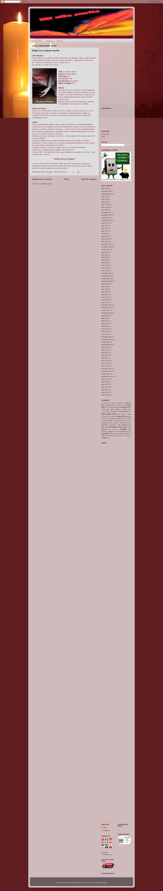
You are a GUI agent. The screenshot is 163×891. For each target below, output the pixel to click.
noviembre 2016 (106, 247)
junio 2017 (104, 228)
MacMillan (113, 425)
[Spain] (103, 842)
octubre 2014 (105, 310)
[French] (107, 839)
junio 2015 (104, 289)
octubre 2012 (105, 374)
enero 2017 (105, 241)
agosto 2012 (105, 379)
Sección (119, 433)
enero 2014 (105, 334)
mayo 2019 (104, 188)
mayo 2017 (104, 231)
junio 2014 (104, 321)
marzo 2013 (105, 360)
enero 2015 (105, 302)
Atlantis (109, 405)
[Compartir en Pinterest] (80, 172)
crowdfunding (104, 411)
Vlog (103, 137)
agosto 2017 (105, 223)
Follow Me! (105, 134)
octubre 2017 (105, 217)
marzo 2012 (105, 392)
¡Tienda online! (37, 41)
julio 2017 (104, 225)
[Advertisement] (48, 202)
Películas (123, 429)
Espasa (119, 416)
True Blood (110, 435)
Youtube (104, 438)
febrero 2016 (105, 268)
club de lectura (113, 407)
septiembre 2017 (106, 220)
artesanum (120, 403)
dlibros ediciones (121, 414)
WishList (60, 41)
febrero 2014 (105, 331)
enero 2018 (105, 210)
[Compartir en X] (76, 172)
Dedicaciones (123, 411)
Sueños (127, 433)
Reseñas (104, 434)
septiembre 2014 (106, 313)
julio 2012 (104, 382)
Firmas (113, 418)
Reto (113, 433)
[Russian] (103, 844)
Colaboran (49, 41)
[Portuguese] (107, 844)
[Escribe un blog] (74, 172)
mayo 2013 (104, 355)
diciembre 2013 (106, 337)
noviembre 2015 (106, 276)
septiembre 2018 (106, 194)
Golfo (123, 418)
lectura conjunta (114, 422)
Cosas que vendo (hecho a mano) (114, 409)
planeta (103, 431)
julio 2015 (104, 286)
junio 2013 (104, 352)
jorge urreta (118, 420)
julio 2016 (104, 255)
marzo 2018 (105, 204)
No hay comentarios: (61, 172)
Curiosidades (114, 411)
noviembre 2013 (106, 339)
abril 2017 (104, 233)
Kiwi (125, 420)
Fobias (118, 418)
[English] (103, 839)
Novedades (113, 427)
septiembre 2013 (106, 344)
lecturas (122, 423)
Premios (111, 431)
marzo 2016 (105, 265)
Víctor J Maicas (125, 435)
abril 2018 (104, 202)
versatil (117, 435)
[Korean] (103, 847)
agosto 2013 (105, 347)
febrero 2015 (105, 299)
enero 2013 (105, 366)
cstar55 (85, 882)
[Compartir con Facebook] (78, 172)
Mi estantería (123, 425)
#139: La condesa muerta (45, 50)
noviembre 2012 (106, 371)
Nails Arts (104, 427)
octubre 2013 (105, 342)
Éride (113, 416)
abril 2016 (104, 262)
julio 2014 (104, 318)
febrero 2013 (105, 363)
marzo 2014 (105, 329)
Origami (124, 427)
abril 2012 (104, 389)
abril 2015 (104, 294)
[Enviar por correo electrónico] (71, 172)
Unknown (107, 830)
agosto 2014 (105, 315)
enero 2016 (105, 270)
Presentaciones (123, 431)
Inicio (66, 179)
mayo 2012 (104, 387)
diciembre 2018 (106, 191)
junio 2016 (104, 257)
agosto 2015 (105, 284)
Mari (105, 827)
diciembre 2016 (106, 244)
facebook (128, 416)
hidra (110, 420)
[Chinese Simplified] (111, 847)
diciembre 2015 (106, 273)
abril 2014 (104, 326)
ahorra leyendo (105, 403)
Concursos (123, 407)
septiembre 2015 (106, 281)
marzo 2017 (105, 236)
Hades (105, 420)
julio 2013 (104, 350)
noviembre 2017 (106, 215)
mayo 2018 (104, 199)
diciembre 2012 (106, 368)
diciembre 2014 (106, 305)
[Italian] (107, 842)
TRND (103, 435)
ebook (129, 414)
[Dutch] (111, 842)
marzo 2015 (105, 297)
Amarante (113, 403)
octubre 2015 (105, 278)
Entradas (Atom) (46, 184)
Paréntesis (114, 429)
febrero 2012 (105, 395)
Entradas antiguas (88, 179)
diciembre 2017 (106, 212)
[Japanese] (111, 844)
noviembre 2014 (106, 307)
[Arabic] (107, 847)
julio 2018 (104, 196)
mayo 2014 (104, 323)
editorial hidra (106, 416)
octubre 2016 (105, 249)
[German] (111, 839)
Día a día (106, 414)
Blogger (104, 882)
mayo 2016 (104, 260)
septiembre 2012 (106, 376)
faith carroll (106, 418)
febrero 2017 (105, 239)
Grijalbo (129, 418)
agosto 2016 (105, 252)
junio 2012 (104, 384)
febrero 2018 (105, 207)
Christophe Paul (119, 405)
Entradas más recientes (42, 179)
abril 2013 (104, 358)
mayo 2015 (104, 292)
